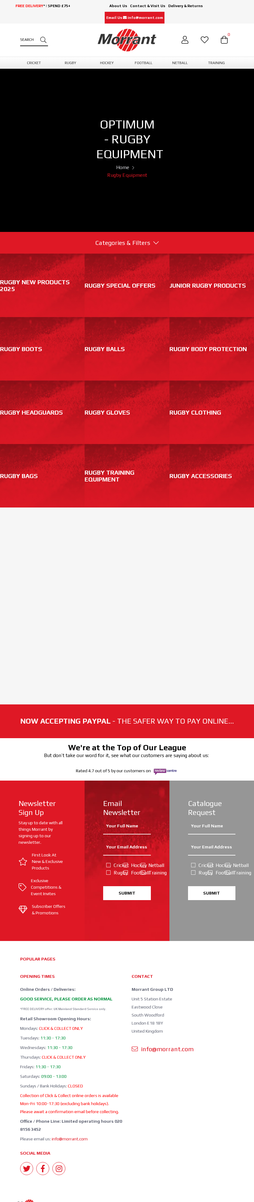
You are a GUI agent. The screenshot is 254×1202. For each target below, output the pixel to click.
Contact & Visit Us (147, 6)
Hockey (132, 865)
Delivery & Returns (185, 6)
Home (122, 167)
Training (149, 873)
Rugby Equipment (127, 175)
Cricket (115, 865)
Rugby (115, 873)
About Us (118, 6)
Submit (127, 893)
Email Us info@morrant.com (134, 17)
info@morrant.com (70, 1138)
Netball (149, 865)
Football (132, 873)
